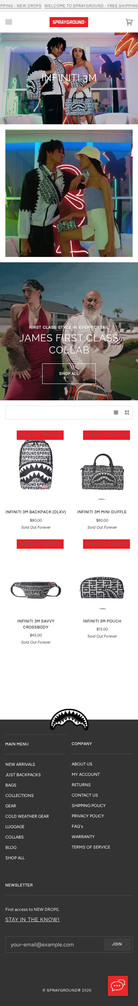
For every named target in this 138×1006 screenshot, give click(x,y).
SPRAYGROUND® (64, 990)
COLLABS (14, 837)
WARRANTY (83, 836)
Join (117, 944)
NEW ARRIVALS (20, 764)
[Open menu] (15, 22)
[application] (118, 986)
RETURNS (81, 784)
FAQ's (77, 826)
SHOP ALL (69, 374)
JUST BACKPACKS (23, 774)
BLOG (10, 847)
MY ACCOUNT (86, 774)
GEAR (10, 805)
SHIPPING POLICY (89, 805)
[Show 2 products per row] (127, 412)
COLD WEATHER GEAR (27, 816)
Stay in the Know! (32, 919)
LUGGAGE (14, 826)
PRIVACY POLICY (88, 815)
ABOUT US (82, 763)
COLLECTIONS (19, 795)
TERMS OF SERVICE (91, 847)
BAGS (10, 785)
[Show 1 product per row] (116, 412)
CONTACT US (85, 795)
